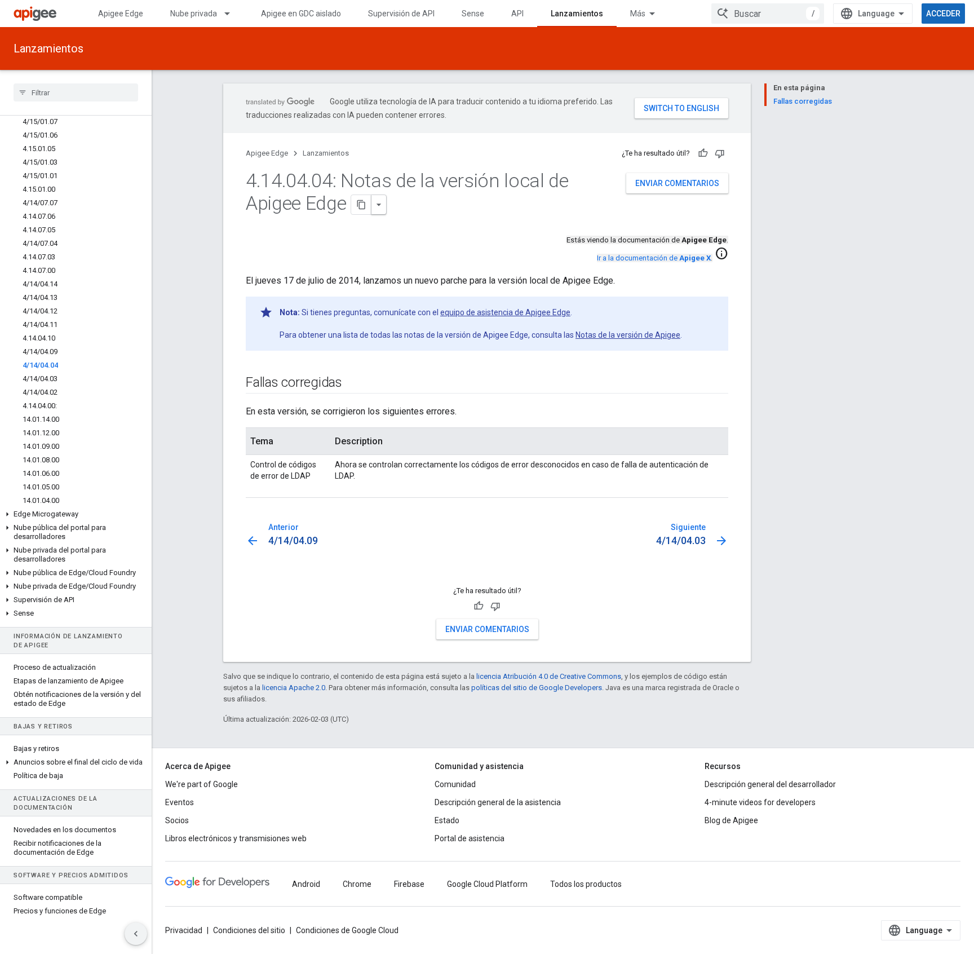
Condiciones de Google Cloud (347, 930)
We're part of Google (201, 784)
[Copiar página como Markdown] (361, 204)
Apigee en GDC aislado (301, 13)
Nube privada (193, 13)
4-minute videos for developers (760, 802)
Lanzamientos (577, 13)
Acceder (943, 13)
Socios (177, 820)
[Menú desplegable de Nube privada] (232, 13)
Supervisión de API (401, 13)
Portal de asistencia (469, 838)
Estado (447, 820)
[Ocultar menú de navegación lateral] (136, 933)
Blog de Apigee (731, 820)
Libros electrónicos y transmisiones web (236, 838)
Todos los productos (586, 884)
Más (637, 13)
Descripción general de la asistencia (498, 802)
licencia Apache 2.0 (293, 687)
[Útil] (702, 153)
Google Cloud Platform (487, 884)
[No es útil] (719, 153)
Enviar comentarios (677, 183)
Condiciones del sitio (249, 930)
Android (306, 884)
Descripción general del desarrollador (770, 784)
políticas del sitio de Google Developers (536, 687)
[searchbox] (76, 92)
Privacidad (183, 930)
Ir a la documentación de (654, 258)
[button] (76, 514)
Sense (473, 13)
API (517, 13)
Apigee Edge (120, 13)
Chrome (357, 884)
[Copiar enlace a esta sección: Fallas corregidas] (353, 383)
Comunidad (455, 784)
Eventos (179, 802)
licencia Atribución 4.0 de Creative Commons (548, 676)
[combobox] (767, 13)
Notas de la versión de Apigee (627, 334)
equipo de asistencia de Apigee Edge (505, 312)
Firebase (409, 884)
